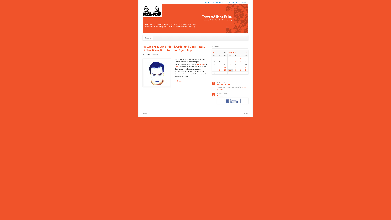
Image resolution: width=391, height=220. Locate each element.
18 (219, 67)
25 (219, 70)
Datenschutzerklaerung (240, 2)
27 (230, 70)
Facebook (220, 96)
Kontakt (219, 2)
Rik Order (200, 64)
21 (235, 67)
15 (240, 64)
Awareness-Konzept (224, 84)
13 (230, 64)
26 (225, 70)
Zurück (179, 81)
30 (246, 70)
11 (219, 64)
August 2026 (231, 52)
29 (240, 70)
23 (246, 67)
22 (240, 67)
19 (225, 67)
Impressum (226, 2)
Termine (148, 38)
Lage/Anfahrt (209, 2)
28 (235, 70)
